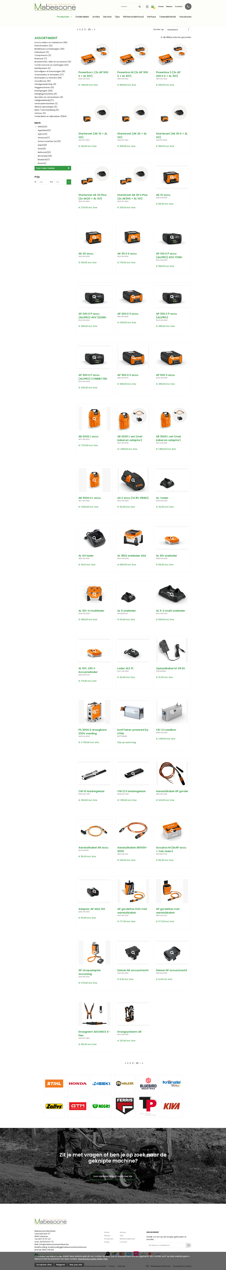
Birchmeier (45, 156)
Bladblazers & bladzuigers (49, 49)
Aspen (42, 145)
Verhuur (151, 16)
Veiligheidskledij (44, 100)
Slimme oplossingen (46, 106)
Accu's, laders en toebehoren (51, 42)
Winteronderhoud (133, 16)
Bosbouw (41, 58)
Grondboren (43, 81)
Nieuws (169, 6)
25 (89, 29)
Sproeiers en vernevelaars (49, 97)
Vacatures (185, 16)
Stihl (42, 126)
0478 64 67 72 (46, 1241)
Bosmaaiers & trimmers (48, 77)
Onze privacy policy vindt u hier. (93, 1259)
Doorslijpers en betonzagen (50, 71)
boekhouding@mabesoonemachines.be (67, 1247)
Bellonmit (44, 152)
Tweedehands (167, 16)
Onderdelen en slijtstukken (51, 116)
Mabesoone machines (51, 1221)
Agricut (42, 134)
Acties (96, 16)
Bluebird (44, 159)
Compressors (43, 55)
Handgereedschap (45, 84)
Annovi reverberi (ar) (49, 141)
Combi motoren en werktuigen (52, 65)
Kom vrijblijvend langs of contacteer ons (113, 1176)
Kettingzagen (44, 90)
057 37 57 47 (44, 1239)
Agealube (44, 130)
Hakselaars (42, 52)
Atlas (42, 148)
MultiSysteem (43, 68)
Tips (117, 16)
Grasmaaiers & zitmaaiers (49, 74)
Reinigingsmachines (46, 94)
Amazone (44, 137)
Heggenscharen (44, 87)
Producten (63, 16)
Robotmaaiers (43, 45)
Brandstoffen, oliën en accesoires (53, 61)
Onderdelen (82, 16)
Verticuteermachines (46, 103)
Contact (178, 6)
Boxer (42, 163)
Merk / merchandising (47, 110)
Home (160, 6)
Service (107, 16)
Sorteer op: (158, 29)
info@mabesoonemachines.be (54, 1244)
